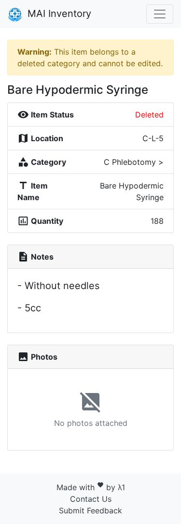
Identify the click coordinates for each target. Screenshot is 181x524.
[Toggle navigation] (159, 14)
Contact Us (90, 499)
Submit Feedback (90, 510)
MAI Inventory (58, 13)
